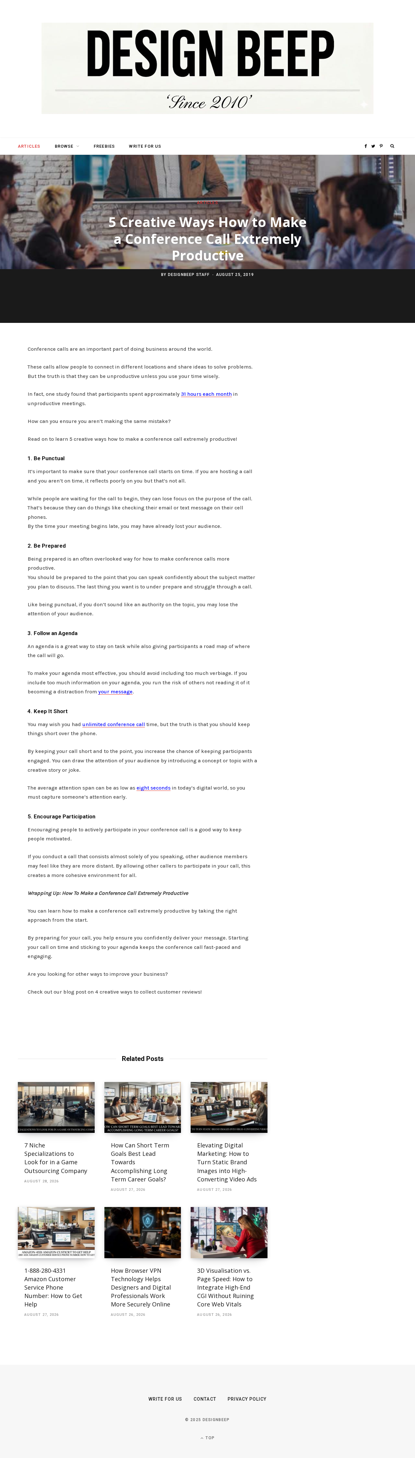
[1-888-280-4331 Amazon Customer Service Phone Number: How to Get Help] (56, 1232)
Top (209, 1438)
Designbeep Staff (188, 274)
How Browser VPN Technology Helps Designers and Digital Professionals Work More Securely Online (141, 1287)
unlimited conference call (113, 724)
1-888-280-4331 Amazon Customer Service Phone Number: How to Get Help (53, 1287)
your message (115, 692)
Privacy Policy (247, 1399)
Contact (205, 1399)
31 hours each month (206, 394)
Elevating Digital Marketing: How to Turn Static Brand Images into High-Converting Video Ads (227, 1162)
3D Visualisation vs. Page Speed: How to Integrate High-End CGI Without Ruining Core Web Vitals (225, 1287)
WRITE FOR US (145, 146)
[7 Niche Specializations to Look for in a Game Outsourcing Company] (56, 1107)
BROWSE (64, 146)
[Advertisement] (335, 444)
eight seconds (153, 788)
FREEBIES (104, 146)
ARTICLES (29, 146)
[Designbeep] (208, 69)
